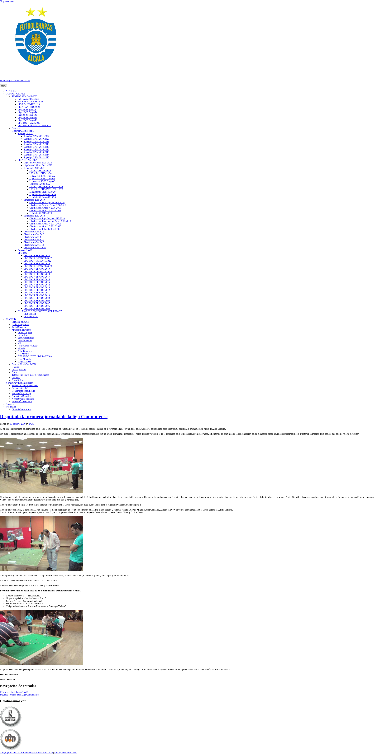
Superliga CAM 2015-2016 (36, 149)
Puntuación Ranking (21, 393)
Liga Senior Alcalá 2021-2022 (38, 162)
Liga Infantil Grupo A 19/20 (42, 192)
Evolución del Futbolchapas (25, 385)
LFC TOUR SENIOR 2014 (37, 284)
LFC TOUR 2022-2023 (29, 123)
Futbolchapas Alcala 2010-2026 (15, 80)
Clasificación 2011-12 (34, 245)
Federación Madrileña (22, 401)
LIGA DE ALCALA (27, 160)
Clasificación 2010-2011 (35, 247)
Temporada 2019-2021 (34, 168)
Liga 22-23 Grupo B (27, 112)
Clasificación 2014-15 (34, 237)
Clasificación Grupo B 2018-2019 (45, 210)
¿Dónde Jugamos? (20, 324)
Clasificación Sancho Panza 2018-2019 (47, 205)
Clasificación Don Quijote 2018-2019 (47, 202)
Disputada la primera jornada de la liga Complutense (54, 416)
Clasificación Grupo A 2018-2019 (45, 207)
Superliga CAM (25, 133)
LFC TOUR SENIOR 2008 (37, 300)
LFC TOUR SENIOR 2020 (37, 263)
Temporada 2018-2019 (34, 200)
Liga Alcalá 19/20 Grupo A (42, 176)
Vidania (21, 348)
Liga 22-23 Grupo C (27, 115)
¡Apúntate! (11, 406)
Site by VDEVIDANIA (65, 752)
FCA (31, 424)
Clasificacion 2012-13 (34, 242)
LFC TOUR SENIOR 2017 (37, 276)
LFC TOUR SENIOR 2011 (37, 292)
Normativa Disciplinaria (23, 398)
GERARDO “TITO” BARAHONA (35, 356)
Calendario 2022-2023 (28, 99)
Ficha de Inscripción (21, 409)
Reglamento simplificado (23, 391)
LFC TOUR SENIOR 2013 (37, 287)
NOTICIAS (11, 91)
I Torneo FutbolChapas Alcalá (14, 692)
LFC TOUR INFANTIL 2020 (38, 266)
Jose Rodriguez (25, 332)
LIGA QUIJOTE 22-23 (29, 104)
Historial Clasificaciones (23, 131)
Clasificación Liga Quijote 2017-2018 (47, 218)
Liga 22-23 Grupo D (27, 117)
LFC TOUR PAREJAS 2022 (37, 261)
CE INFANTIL (31, 316)
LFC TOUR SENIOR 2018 (37, 274)
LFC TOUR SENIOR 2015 (37, 282)
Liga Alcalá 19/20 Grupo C (42, 181)
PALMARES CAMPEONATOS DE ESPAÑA (40, 311)
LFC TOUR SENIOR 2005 (37, 308)
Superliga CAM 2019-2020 (36, 139)
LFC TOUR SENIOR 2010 (37, 295)
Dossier (15, 367)
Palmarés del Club (20, 322)
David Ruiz (23, 335)
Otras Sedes (17, 380)
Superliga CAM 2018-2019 (36, 141)
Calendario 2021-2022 (39, 184)
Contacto (10, 404)
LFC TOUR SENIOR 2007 (37, 303)
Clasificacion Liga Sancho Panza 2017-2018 (50, 221)
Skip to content (7, 1)
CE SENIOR (30, 314)
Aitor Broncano (25, 351)
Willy (20, 343)
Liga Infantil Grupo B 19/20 (42, 194)
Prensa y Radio (19, 369)
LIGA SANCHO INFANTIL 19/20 (46, 189)
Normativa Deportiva (22, 396)
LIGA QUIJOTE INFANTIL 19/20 (46, 186)
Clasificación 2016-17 (34, 231)
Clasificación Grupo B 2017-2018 (45, 226)
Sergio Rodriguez (26, 337)
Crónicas (16, 128)
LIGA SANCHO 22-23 (29, 107)
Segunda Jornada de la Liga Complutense (19, 694)
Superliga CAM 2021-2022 (36, 136)
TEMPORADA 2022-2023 (24, 96)
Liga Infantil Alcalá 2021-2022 (38, 165)
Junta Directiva (19, 327)
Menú (3, 86)
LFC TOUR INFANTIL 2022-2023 (34, 125)
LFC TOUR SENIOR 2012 (37, 290)
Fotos (14, 372)
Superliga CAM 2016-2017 (36, 146)
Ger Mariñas (23, 353)
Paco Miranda (24, 359)
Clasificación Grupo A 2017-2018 (45, 223)
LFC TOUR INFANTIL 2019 (38, 271)
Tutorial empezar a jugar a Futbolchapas (30, 375)
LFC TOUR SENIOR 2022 (37, 255)
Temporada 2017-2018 (34, 215)
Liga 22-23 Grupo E (27, 120)
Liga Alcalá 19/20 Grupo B (42, 178)
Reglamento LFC (20, 388)
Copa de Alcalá (25, 250)
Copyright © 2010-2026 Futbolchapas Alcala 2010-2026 (26, 752)
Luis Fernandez (25, 340)
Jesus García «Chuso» (28, 345)
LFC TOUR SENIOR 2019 (37, 268)
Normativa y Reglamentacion (19, 383)
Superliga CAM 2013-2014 (36, 154)
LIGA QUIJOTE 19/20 (40, 170)
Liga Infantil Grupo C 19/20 (42, 197)
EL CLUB (11, 319)
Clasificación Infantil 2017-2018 (44, 229)
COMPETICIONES (15, 93)
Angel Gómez (24, 361)
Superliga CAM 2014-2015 (36, 152)
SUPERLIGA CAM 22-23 (30, 101)
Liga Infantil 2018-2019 (40, 213)
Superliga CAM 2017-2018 (36, 144)
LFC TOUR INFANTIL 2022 (38, 258)
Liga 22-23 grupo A (27, 109)
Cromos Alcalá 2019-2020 (24, 364)
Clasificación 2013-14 (34, 239)
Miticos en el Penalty (21, 330)
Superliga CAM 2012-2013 (36, 157)
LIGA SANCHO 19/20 (40, 173)
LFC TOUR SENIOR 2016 (37, 279)
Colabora (16, 377)
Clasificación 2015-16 (34, 234)
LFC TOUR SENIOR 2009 (37, 298)
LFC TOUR (23, 253)
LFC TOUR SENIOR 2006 (37, 306)
